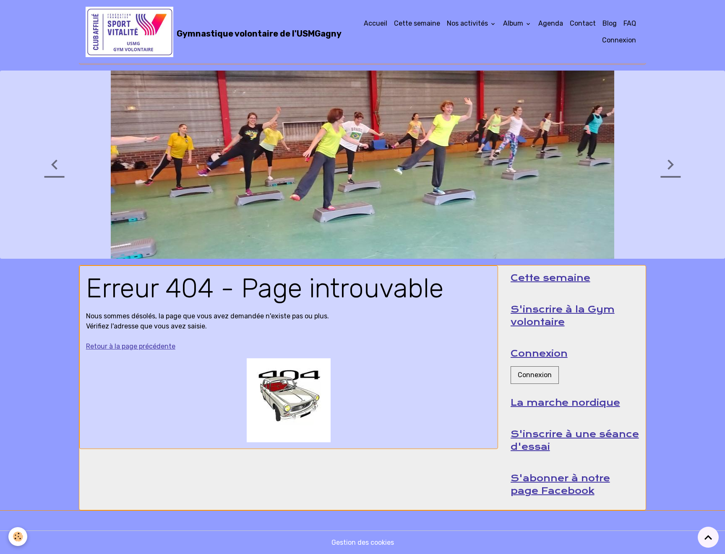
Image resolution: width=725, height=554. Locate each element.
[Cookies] (17, 536)
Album (514, 23)
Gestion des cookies (362, 542)
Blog (609, 23)
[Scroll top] (708, 537)
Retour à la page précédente (130, 346)
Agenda (550, 23)
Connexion (619, 40)
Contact (583, 23)
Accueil (375, 23)
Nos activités (468, 23)
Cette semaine (417, 23)
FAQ (629, 23)
